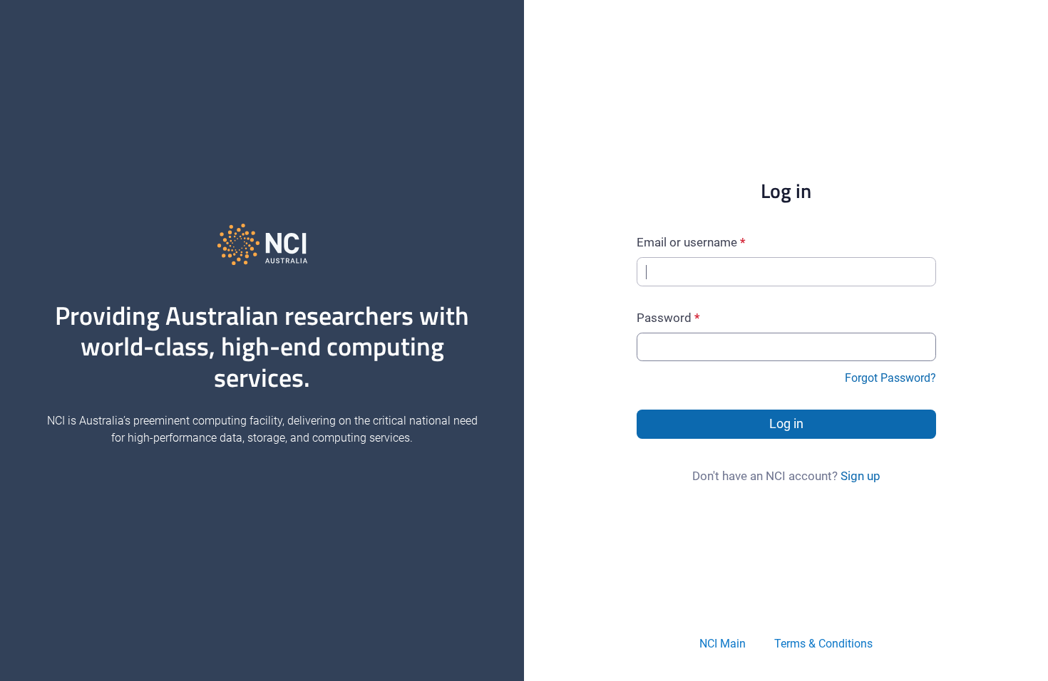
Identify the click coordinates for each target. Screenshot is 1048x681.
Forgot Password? (890, 378)
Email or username (687, 242)
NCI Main (722, 643)
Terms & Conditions (823, 643)
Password (664, 318)
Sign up (860, 476)
